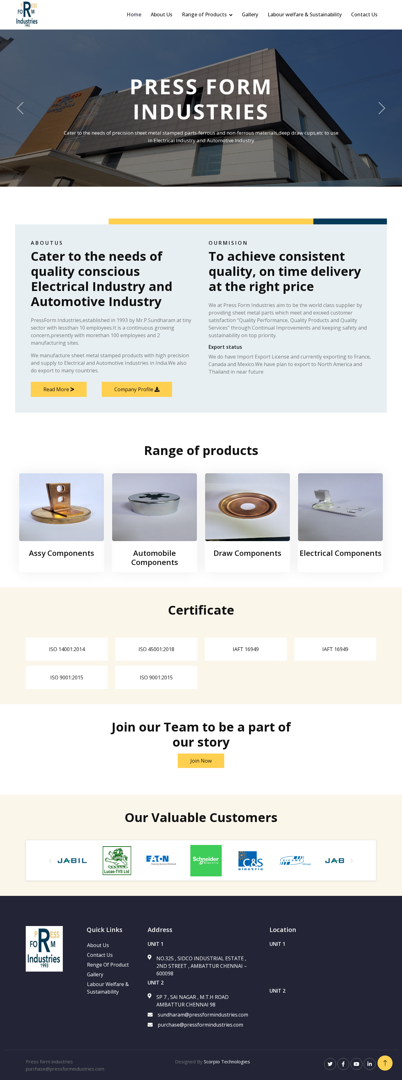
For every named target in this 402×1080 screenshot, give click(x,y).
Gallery (250, 14)
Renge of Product (108, 964)
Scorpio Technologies (227, 1061)
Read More (56, 389)
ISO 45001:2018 (156, 649)
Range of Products (204, 14)
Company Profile (134, 389)
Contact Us (364, 14)
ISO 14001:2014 (67, 649)
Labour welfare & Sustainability (305, 14)
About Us (161, 14)
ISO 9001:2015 (66, 677)
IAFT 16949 (246, 649)
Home (134, 14)
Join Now (201, 760)
